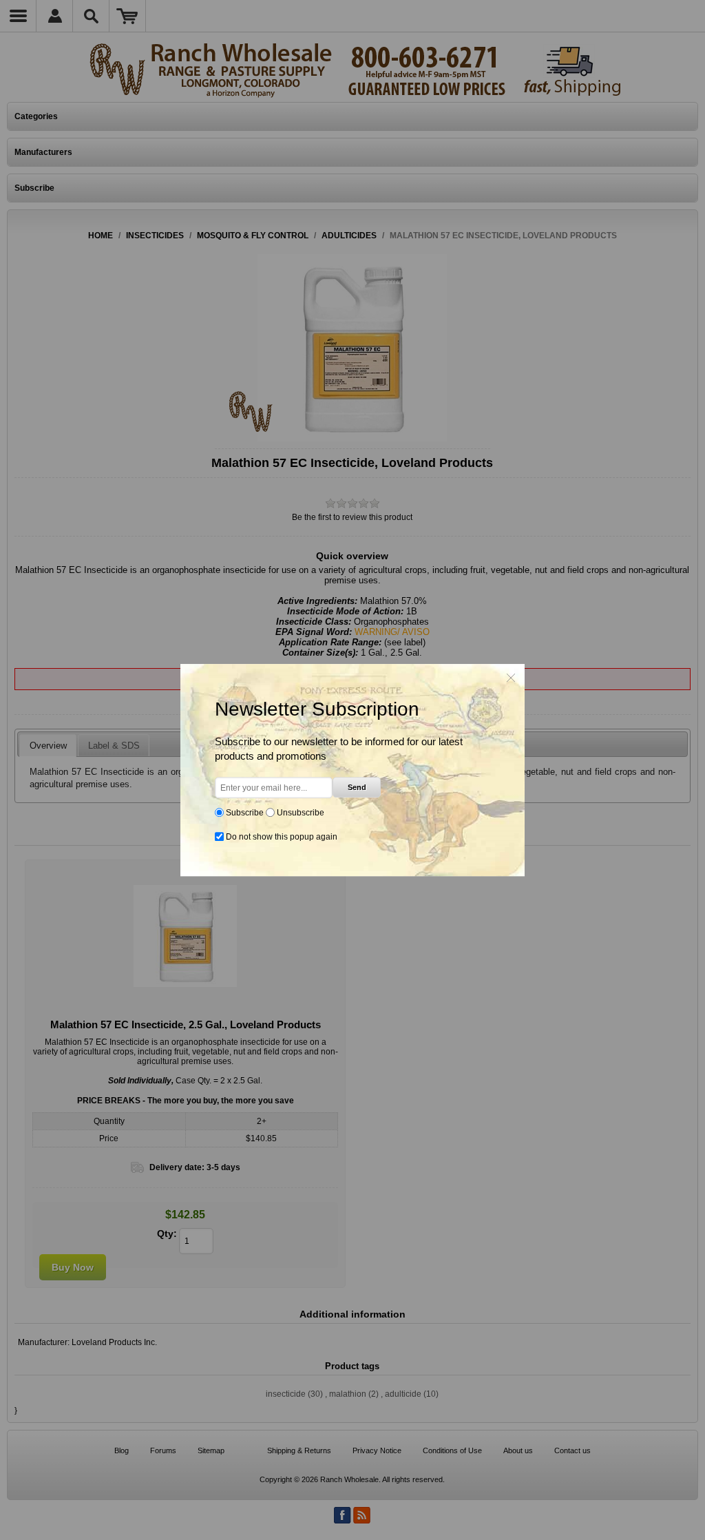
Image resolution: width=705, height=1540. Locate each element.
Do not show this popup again (281, 837)
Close (511, 677)
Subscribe (245, 813)
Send (357, 787)
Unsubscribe (300, 813)
